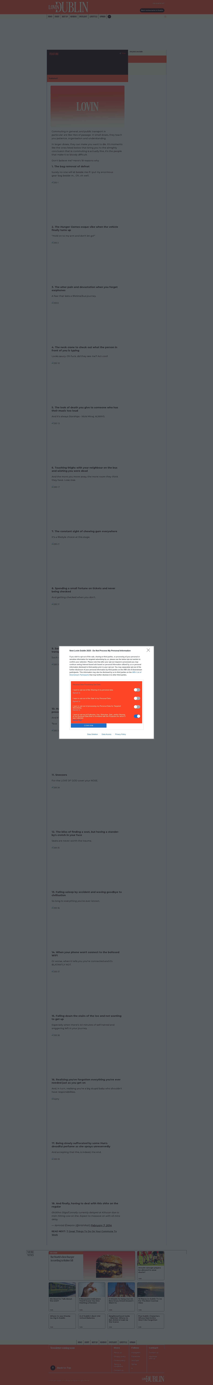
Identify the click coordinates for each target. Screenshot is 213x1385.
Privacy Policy (120, 734)
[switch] (137, 689)
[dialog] (106, 692)
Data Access (106, 734)
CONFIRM (88, 725)
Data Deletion (92, 734)
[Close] (149, 651)
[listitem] (106, 684)
